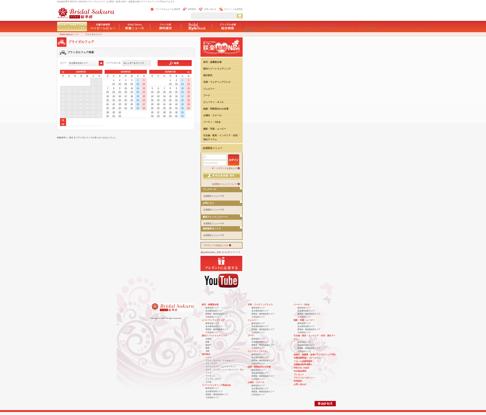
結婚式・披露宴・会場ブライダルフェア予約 (314, 354)
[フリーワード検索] (240, 16)
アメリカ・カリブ (213, 379)
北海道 (208, 339)
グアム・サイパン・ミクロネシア (220, 360)
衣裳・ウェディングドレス (217, 82)
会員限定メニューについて (224, 184)
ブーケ (206, 95)
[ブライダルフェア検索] (175, 63)
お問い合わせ (210, 9)
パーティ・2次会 (212, 122)
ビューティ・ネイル (213, 102)
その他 (208, 382)
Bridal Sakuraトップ (69, 34)
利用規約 (192, 9)
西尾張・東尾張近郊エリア (217, 314)
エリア (63, 63)
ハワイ (208, 357)
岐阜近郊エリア (212, 308)
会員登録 (238, 9)
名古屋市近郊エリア (214, 311)
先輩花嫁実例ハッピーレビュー (308, 358)
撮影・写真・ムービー (214, 128)
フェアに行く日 (113, 63)
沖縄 (207, 351)
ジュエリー (209, 88)
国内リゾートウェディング (217, 68)
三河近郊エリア (212, 317)
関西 (207, 348)
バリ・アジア (211, 363)
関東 (207, 342)
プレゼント (299, 374)
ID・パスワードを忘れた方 (224, 168)
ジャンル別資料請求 (303, 361)
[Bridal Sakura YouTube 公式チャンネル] (221, 289)
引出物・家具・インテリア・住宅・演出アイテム (221, 137)
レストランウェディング (213, 320)
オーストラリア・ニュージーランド (221, 366)
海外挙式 (207, 75)
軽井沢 (208, 345)
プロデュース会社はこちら (215, 245)
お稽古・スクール (212, 115)
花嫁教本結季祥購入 (303, 364)
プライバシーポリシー (304, 377)
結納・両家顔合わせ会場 (215, 108)
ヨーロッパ (210, 376)
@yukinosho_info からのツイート (220, 252)
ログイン (228, 9)
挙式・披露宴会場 (212, 62)
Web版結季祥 (300, 371)
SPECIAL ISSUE (301, 368)
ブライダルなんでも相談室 (167, 9)
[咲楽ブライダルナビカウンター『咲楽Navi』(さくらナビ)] (221, 56)
